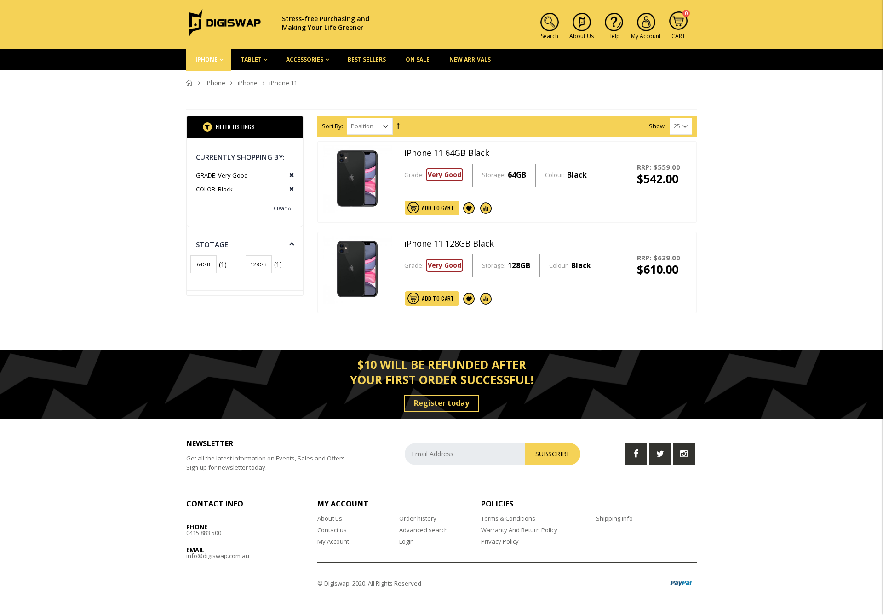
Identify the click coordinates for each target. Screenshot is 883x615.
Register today (441, 403)
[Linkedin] (684, 454)
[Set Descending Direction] (398, 125)
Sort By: (332, 126)
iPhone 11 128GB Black (449, 243)
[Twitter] (660, 454)
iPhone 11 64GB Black (446, 152)
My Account (333, 541)
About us (329, 518)
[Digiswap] (225, 22)
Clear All (284, 208)
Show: (657, 126)
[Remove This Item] (288, 175)
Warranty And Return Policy (519, 530)
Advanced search (423, 530)
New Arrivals (470, 59)
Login (406, 541)
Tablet (251, 59)
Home (189, 83)
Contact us (332, 530)
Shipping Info (614, 518)
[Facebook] (636, 454)
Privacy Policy (500, 541)
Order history (417, 518)
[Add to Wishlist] (469, 208)
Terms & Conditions (508, 518)
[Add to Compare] (486, 208)
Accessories (304, 59)
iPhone (206, 59)
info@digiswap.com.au (217, 556)
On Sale (418, 59)
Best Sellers (367, 59)
